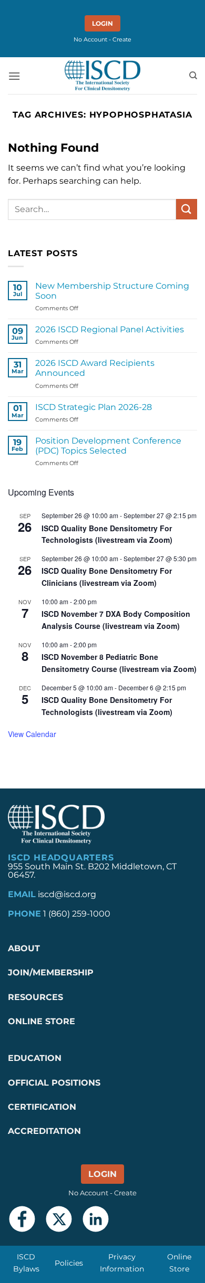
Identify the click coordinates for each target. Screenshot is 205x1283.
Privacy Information (122, 1263)
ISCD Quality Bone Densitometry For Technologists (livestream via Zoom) (107, 534)
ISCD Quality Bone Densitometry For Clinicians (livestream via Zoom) (107, 576)
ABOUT (24, 948)
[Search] (193, 76)
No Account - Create (102, 39)
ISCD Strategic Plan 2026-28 (93, 407)
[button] (14, 76)
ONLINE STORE (43, 1021)
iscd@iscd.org (67, 894)
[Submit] (186, 209)
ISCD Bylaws (26, 1263)
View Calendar (32, 734)
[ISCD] (102, 75)
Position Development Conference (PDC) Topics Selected (108, 446)
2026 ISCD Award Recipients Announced (95, 368)
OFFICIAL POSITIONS (54, 1083)
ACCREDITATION (44, 1131)
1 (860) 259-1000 (76, 914)
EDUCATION (35, 1058)
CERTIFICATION (42, 1107)
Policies (69, 1263)
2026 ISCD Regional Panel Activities (109, 329)
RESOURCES (35, 997)
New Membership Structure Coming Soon (112, 291)
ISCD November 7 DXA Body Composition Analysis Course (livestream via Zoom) (116, 619)
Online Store (179, 1263)
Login (102, 23)
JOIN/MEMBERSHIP (51, 972)
